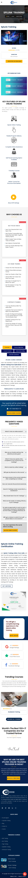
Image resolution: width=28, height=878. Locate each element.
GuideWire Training (6, 846)
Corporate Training (6, 820)
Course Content (7, 351)
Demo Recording (20, 351)
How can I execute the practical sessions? (14, 484)
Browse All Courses (14, 719)
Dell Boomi (14, 712)
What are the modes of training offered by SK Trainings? (14, 501)
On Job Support (5, 817)
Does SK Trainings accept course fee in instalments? (14, 489)
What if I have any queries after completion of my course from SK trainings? (14, 460)
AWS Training (5, 838)
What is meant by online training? (14, 467)
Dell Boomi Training (6, 849)
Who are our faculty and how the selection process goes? (14, 453)
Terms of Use (13, 876)
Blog (3, 823)
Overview (7, 347)
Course (12, 16)
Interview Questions (14, 354)
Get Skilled (14, 635)
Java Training (5, 841)
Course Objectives (18, 347)
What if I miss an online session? (14, 431)
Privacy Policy (22, 876)
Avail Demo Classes (14, 413)
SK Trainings (13, 861)
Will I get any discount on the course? (14, 472)
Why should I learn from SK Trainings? (14, 496)
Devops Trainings (12, 865)
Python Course (11, 859)
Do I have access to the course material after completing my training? (14, 478)
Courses (4, 829)
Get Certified (6, 586)
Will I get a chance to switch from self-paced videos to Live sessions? (14, 518)
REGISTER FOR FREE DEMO (14, 61)
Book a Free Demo (14, 778)
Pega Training (5, 844)
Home (8, 16)
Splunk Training (14, 12)
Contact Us (4, 826)
